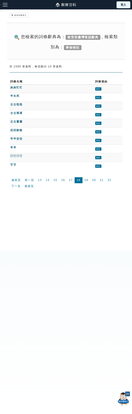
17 (71, 180)
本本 (13, 147)
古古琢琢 (16, 113)
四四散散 (16, 130)
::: (1, 10)
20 (94, 180)
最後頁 (29, 186)
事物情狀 (73, 47)
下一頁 (16, 186)
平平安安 (16, 138)
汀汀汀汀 (16, 155)
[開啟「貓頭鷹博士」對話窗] (123, 398)
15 (55, 180)
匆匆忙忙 (16, 87)
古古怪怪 (16, 104)
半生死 (15, 95)
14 (48, 180)
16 (63, 180)
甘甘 (13, 164)
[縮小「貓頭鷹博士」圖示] (127, 394)
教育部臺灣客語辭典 (83, 37)
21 (102, 180)
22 (109, 180)
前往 (98, 89)
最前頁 (16, 180)
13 (40, 180)
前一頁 (29, 180)
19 (86, 180)
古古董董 (16, 121)
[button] (123, 405)
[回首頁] (66, 5)
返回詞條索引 (20, 15)
